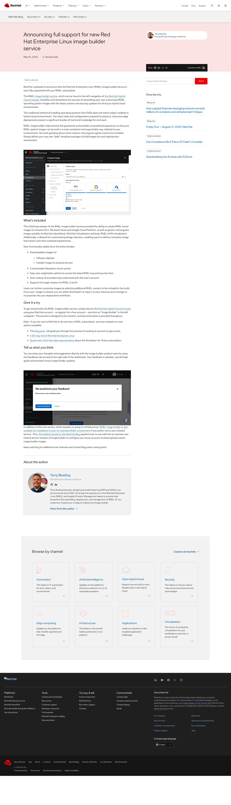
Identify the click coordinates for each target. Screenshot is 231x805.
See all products (11, 712)
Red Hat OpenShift (12, 704)
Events (37, 762)
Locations (46, 762)
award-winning (160, 708)
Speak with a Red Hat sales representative (52, 340)
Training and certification (52, 697)
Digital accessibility (72, 770)
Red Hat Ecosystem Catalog (53, 716)
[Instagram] (181, 680)
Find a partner (47, 712)
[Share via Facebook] (155, 67)
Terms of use (35, 770)
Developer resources (50, 708)
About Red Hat (19, 762)
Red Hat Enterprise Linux (14, 701)
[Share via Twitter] (162, 67)
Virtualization (172, 621)
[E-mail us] (166, 67)
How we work (159, 720)
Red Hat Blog (16, 16)
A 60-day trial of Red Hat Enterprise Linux (52, 335)
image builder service (46, 96)
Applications (129, 623)
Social (119, 708)
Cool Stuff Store (106, 762)
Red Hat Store (85, 701)
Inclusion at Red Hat (89, 762)
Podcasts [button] (63, 16)
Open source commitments (202, 720)
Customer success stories (164, 725)
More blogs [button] (78, 16)
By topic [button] (48, 16)
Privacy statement (20, 770)
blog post (40, 331)
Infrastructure (87, 623)
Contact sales (122, 697)
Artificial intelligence (91, 579)
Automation (43, 579)
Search (201, 81)
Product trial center (87, 697)
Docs (193, 6)
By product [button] (32, 16)
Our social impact (198, 725)
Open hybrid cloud (133, 579)
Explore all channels (185, 551)
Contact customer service (127, 701)
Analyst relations (161, 730)
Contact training (123, 704)
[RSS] (203, 67)
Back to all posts (31, 80)
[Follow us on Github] (51, 484)
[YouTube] (162, 680)
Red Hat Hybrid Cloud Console (114, 308)
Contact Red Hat (59, 762)
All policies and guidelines (52, 770)
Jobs (193, 730)
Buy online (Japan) (87, 704)
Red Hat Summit (121, 762)
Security (170, 579)
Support (202, 6)
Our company (159, 716)
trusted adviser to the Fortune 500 (196, 703)
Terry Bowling (160, 34)
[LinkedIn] (155, 680)
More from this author (62, 508)
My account (46, 701)
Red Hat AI (8, 697)
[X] (174, 680)
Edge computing (46, 623)
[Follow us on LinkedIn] (56, 484)
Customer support (49, 704)
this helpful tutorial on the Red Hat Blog (59, 434)
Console (184, 6)
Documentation (48, 720)
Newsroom (195, 716)
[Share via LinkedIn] (159, 67)
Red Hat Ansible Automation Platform (19, 708)
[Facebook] (168, 680)
